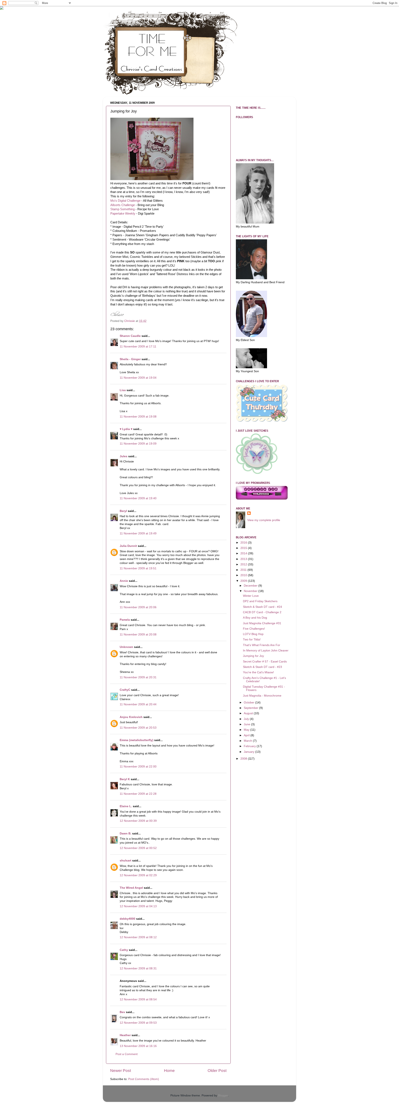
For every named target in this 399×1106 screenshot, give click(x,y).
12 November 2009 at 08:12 (138, 937)
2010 (244, 575)
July (247, 718)
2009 (244, 580)
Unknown (126, 647)
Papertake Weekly (122, 213)
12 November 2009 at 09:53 (138, 1022)
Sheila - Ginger (130, 359)
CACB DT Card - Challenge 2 (262, 612)
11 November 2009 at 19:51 (138, 568)
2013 (244, 559)
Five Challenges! (254, 628)
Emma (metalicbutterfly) (136, 740)
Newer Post (120, 1070)
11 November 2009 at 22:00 (138, 766)
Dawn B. (125, 833)
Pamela (125, 619)
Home (169, 1070)
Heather (125, 1035)
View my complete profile (263, 520)
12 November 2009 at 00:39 (138, 820)
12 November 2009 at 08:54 (138, 999)
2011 (244, 569)
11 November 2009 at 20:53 (138, 727)
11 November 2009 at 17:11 (138, 346)
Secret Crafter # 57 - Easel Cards (265, 661)
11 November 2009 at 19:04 (138, 377)
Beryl (123, 511)
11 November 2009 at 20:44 (138, 704)
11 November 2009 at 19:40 (138, 498)
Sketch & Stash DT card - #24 (262, 606)
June (247, 724)
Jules (123, 456)
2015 (244, 548)
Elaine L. (126, 806)
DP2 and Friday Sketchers (260, 601)
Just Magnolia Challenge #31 (262, 623)
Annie (124, 580)
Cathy (124, 950)
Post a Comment (127, 1054)
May (247, 729)
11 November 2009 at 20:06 (138, 607)
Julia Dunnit (128, 545)
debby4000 (127, 918)
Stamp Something (122, 209)
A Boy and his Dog (255, 617)
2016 (244, 542)
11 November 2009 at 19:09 (138, 443)
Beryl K (125, 779)
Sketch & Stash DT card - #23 (262, 667)
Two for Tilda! (252, 639)
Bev (122, 1012)
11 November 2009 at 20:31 (138, 677)
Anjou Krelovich (131, 717)
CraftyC (125, 689)
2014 (244, 553)
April (247, 735)
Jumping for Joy (253, 655)
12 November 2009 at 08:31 (138, 968)
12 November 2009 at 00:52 (138, 848)
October (249, 702)
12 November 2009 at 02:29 (138, 875)
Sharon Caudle (130, 335)
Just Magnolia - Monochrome (262, 695)
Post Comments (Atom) (143, 1079)
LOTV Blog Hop (253, 634)
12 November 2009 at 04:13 (138, 906)
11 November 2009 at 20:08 (138, 634)
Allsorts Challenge (122, 205)
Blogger (223, 1095)
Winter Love (251, 595)
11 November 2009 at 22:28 (138, 793)
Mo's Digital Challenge (125, 200)
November (251, 591)
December (251, 585)
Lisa (123, 390)
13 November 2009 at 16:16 (138, 1046)
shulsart (125, 860)
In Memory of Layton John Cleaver (265, 650)
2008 (244, 758)
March (248, 740)
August (249, 713)
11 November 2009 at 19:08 (138, 416)
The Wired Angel (131, 887)
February (250, 746)
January (249, 751)
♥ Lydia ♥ (126, 429)
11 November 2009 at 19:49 (138, 533)
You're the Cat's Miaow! (258, 672)
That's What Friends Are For (261, 645)
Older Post (217, 1070)
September (251, 707)
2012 (244, 564)
